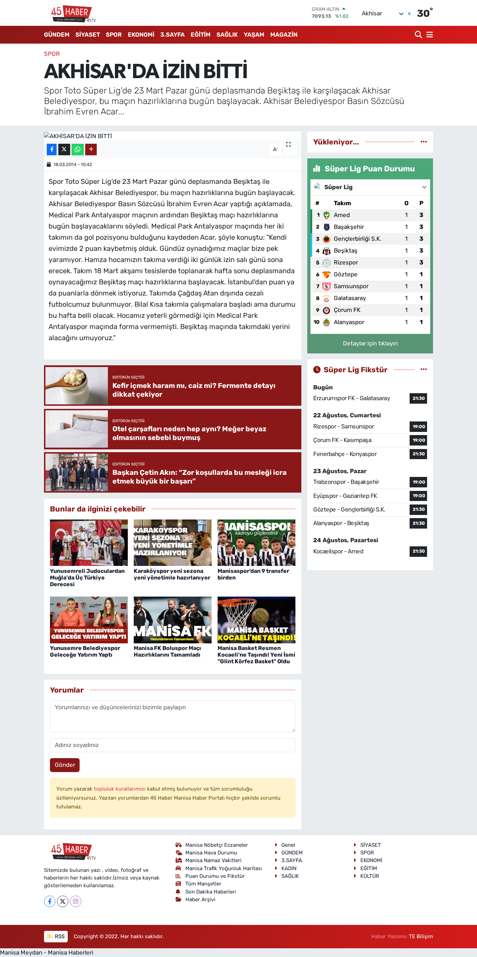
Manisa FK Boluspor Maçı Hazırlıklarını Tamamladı (167, 651)
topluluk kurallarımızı (120, 789)
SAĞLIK (227, 34)
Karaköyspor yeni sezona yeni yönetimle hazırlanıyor (172, 574)
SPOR (114, 34)
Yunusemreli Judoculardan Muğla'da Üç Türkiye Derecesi (87, 578)
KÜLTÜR (369, 876)
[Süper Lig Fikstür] (423, 369)
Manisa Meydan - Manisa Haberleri (46, 952)
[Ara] (419, 34)
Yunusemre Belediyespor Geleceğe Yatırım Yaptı (85, 651)
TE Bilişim (421, 936)
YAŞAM (254, 34)
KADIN (288, 868)
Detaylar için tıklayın (370, 343)
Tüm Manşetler (203, 884)
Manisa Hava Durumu (211, 853)
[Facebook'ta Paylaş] (52, 149)
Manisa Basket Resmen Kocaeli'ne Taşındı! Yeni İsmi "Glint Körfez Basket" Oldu (256, 655)
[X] (62, 901)
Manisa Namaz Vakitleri (213, 860)
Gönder (65, 764)
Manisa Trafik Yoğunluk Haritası (223, 868)
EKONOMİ (141, 34)
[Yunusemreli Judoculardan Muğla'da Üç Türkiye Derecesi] (89, 542)
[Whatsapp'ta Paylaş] (78, 149)
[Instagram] (75, 901)
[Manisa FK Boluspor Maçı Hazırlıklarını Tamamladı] (173, 619)
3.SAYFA (172, 34)
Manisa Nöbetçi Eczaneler (216, 845)
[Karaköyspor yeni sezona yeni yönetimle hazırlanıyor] (173, 542)
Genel (288, 845)
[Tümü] (423, 141)
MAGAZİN (284, 34)
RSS (59, 936)
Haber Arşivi (200, 899)
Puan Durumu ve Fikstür (215, 876)
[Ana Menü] (428, 34)
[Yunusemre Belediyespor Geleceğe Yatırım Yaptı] (89, 619)
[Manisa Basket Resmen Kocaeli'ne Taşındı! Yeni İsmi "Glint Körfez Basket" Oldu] (256, 619)
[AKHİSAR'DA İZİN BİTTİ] (172, 136)
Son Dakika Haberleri (210, 892)
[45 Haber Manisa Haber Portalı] (70, 12)
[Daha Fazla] (91, 149)
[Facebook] (50, 901)
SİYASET (87, 34)
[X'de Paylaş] (64, 149)
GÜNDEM (56, 34)
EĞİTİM (201, 34)
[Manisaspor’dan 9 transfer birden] (256, 542)
